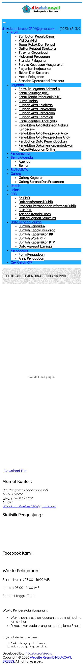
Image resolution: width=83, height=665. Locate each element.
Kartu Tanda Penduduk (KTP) (40, 97)
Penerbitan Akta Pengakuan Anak (43, 133)
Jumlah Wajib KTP (32, 238)
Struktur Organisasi (33, 52)
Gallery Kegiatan (31, 178)
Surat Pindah (28, 101)
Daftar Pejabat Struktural (37, 48)
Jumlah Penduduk (32, 226)
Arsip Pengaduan (31, 258)
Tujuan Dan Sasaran (34, 73)
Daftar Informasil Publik (36, 202)
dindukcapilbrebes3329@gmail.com (28, 29)
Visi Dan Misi (28, 40)
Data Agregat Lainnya (35, 246)
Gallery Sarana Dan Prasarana (41, 182)
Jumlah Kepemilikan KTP (37, 242)
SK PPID (24, 198)
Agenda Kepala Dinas (35, 214)
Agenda (24, 161)
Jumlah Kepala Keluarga (37, 230)
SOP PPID (25, 210)
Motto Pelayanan (31, 77)
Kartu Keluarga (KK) (34, 93)
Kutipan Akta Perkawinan (37, 109)
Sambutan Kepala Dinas (37, 36)
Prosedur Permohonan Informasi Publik (47, 206)
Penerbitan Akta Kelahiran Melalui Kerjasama (43, 127)
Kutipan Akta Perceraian (37, 113)
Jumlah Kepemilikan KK (36, 234)
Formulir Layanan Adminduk (39, 89)
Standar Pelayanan (33, 61)
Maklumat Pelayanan (34, 57)
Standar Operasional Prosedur (41, 81)
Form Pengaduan (32, 254)
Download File (15, 471)
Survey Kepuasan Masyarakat (41, 65)
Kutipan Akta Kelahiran (36, 105)
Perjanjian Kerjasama (35, 69)
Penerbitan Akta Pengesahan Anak (44, 137)
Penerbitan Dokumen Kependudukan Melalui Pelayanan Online (46, 147)
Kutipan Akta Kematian (36, 117)
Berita (23, 166)
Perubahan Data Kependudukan (43, 141)
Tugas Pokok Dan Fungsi (37, 44)
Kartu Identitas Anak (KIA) (38, 121)
